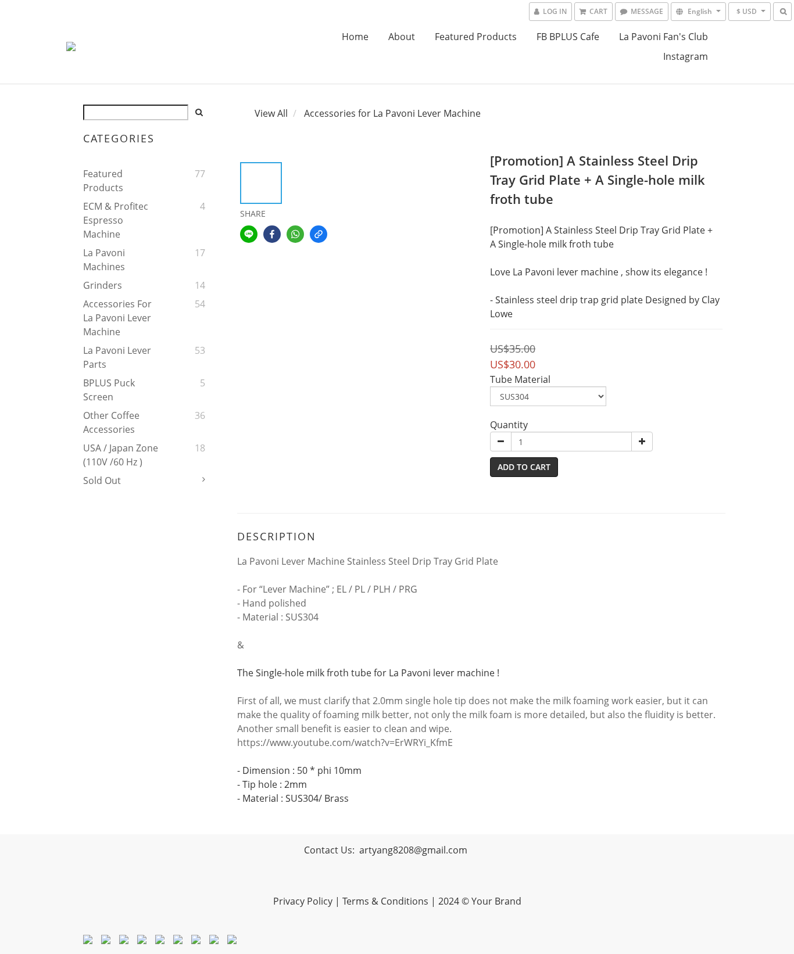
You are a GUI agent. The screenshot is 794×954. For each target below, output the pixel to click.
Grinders (102, 285)
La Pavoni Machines (104, 259)
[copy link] (318, 234)
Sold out (102, 480)
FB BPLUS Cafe (568, 36)
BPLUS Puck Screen (109, 389)
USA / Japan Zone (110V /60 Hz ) (120, 455)
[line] (248, 234)
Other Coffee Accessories (111, 422)
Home (355, 36)
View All (271, 113)
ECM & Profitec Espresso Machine (115, 220)
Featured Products (476, 36)
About (401, 36)
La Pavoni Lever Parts (117, 357)
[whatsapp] (295, 234)
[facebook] (272, 234)
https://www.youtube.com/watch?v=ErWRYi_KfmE (345, 742)
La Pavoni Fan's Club (663, 36)
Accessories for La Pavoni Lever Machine (117, 317)
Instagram (685, 56)
